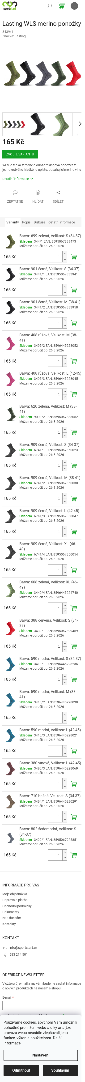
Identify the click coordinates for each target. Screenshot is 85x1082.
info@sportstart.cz (23, 947)
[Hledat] (49, 6)
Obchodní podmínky (17, 906)
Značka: (14, 36)
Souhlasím (60, 1070)
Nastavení (40, 1055)
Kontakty (9, 924)
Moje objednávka (14, 894)
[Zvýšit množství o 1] (64, 254)
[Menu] (74, 6)
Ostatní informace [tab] (61, 222)
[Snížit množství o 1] (64, 259)
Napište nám (11, 918)
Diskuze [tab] (39, 222)
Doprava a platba (15, 900)
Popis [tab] (26, 222)
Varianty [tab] (12, 222)
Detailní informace (15, 179)
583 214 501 (18, 954)
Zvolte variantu (20, 154)
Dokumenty (10, 912)
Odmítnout (21, 1070)
